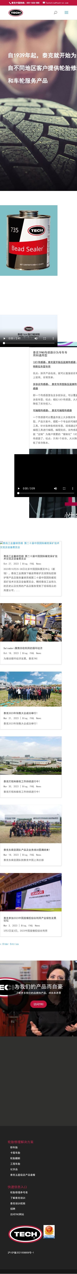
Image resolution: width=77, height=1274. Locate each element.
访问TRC (38, 1004)
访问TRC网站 (17, 1214)
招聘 (12, 1209)
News (38, 563)
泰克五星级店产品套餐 (22, 1175)
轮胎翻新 (15, 1158)
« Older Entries (9, 944)
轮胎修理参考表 (19, 1192)
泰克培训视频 (17, 1203)
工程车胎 (15, 1164)
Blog (24, 563)
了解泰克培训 (17, 1198)
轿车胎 (14, 1147)
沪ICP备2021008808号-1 (21, 1252)
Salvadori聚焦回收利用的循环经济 (23, 648)
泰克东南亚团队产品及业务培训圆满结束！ (27, 850)
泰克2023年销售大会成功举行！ (21, 713)
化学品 (14, 1169)
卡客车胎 (15, 1152)
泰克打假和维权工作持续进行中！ (22, 781)
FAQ (32, 563)
